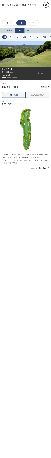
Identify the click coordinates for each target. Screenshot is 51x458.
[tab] (7, 30)
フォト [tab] (21, 23)
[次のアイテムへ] (47, 73)
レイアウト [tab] (9, 23)
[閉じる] (46, 5)
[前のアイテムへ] (33, 73)
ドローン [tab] (32, 23)
